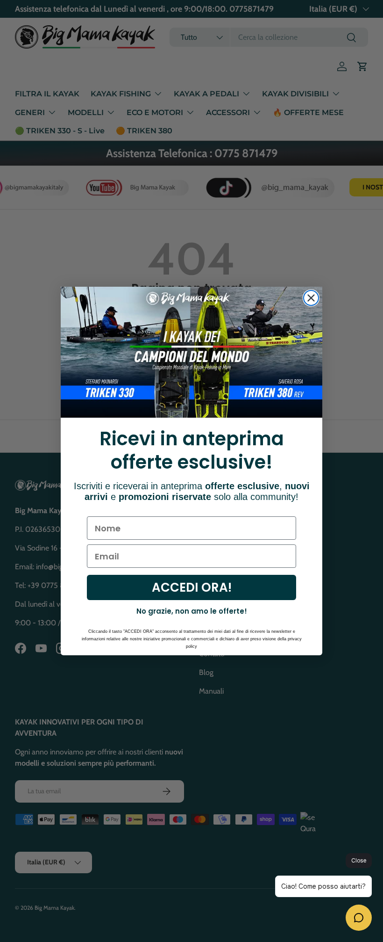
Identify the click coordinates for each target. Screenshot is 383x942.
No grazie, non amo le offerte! (191, 611)
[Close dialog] (311, 297)
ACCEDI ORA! (192, 587)
